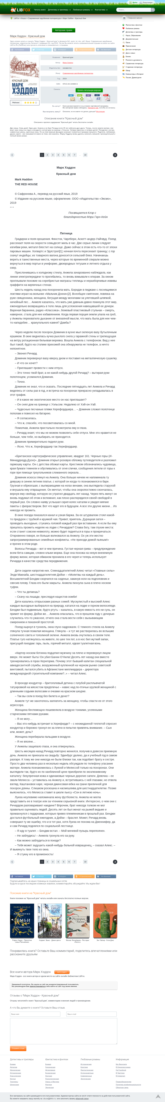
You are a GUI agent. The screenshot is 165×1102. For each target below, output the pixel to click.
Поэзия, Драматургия (133, 77)
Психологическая (52, 1079)
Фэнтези (48, 1085)
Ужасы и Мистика (52, 1082)
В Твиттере (40, 50)
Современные (86, 1076)
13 (85, 155)
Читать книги (40, 10)
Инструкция (100, 111)
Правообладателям (123, 1082)
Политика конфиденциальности (128, 1085)
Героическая (50, 1067)
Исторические (15, 1073)
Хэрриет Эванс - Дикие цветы (50, 940)
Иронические (15, 1070)
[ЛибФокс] (20, 10)
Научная (48, 1076)
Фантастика (100, 10)
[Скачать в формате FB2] (72, 101)
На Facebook (19, 50)
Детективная (50, 1070)
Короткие (84, 1067)
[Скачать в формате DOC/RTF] (98, 101)
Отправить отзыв (18, 1048)
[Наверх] (158, 1097)
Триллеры (14, 1082)
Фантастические (87, 1070)
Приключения (131, 46)
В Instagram (62, 50)
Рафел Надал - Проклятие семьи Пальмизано (22, 941)
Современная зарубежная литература (78, 73)
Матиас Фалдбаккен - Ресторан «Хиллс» (77, 941)
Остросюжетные (87, 1073)
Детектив (13, 1067)
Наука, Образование (133, 35)
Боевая (48, 1064)
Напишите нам (93, 108)
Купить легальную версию (89, 90)
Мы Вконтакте (106, 50)
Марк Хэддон (68, 63)
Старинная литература (134, 67)
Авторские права (63, 30)
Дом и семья (130, 53)
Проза (128, 42)
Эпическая (49, 1087)
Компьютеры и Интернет (135, 74)
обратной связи (81, 1099)
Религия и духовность (134, 60)
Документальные (132, 39)
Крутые (13, 1079)
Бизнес (128, 56)
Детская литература (133, 49)
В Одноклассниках (86, 50)
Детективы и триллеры (58, 10)
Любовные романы (81, 10)
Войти (135, 2)
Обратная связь (122, 1087)
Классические (15, 1076)
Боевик (13, 1064)
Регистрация (148, 2)
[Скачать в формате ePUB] (80, 101)
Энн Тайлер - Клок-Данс (105, 940)
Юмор (128, 70)
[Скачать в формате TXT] (89, 101)
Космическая (50, 1073)
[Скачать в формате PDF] (106, 101)
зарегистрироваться (38, 986)
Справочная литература (134, 63)
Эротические (86, 1079)
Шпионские (14, 1085)
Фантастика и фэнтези (134, 25)
